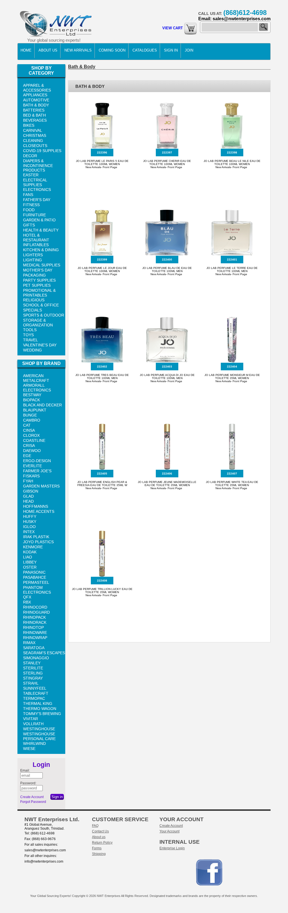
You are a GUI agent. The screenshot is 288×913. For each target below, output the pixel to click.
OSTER (30, 567)
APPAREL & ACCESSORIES (37, 87)
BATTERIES (33, 110)
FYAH (28, 481)
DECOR (30, 155)
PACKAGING (34, 275)
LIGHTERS (33, 255)
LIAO (27, 557)
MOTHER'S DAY (37, 270)
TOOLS (30, 330)
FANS (28, 194)
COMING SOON (112, 50)
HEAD (28, 501)
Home (26, 50)
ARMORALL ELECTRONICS (37, 387)
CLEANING (33, 140)
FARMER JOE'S (37, 471)
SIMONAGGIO (36, 658)
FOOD (29, 210)
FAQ (95, 826)
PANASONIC (34, 572)
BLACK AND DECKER (42, 405)
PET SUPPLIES (37, 285)
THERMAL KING (37, 703)
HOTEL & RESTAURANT (36, 237)
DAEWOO (32, 450)
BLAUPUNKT (34, 410)
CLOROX (31, 435)
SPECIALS (32, 310)
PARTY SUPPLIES (39, 280)
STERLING (33, 673)
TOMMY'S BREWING (42, 713)
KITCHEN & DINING (41, 250)
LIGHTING (32, 260)
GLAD (28, 496)
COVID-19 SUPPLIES (42, 150)
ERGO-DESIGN (37, 460)
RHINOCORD (35, 607)
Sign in (171, 50)
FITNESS (31, 204)
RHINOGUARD (36, 612)
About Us (48, 50)
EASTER (31, 175)
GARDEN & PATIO (39, 220)
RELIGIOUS (33, 300)
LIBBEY (30, 562)
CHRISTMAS (34, 135)
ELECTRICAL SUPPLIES (35, 182)
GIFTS (29, 225)
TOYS (28, 335)
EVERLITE (32, 466)
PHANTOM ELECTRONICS (37, 589)
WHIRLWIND (34, 743)
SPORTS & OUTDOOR (43, 315)
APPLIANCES (35, 95)
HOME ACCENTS (38, 511)
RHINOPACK (34, 617)
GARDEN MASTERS (41, 486)
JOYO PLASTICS (38, 542)
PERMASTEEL (36, 582)
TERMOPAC (34, 698)
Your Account (169, 831)
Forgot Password (33, 802)
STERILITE (33, 668)
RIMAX (29, 642)
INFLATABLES (36, 244)
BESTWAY (32, 395)
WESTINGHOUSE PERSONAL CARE (39, 736)
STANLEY (31, 663)
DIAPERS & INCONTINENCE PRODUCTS (38, 165)
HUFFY (29, 516)
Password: (28, 783)
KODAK (30, 552)
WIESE (29, 748)
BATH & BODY (36, 105)
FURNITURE (34, 215)
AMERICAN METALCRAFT (36, 378)
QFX (27, 597)
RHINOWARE (35, 632)
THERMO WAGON (39, 708)
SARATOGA (33, 647)
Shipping (99, 854)
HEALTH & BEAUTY (40, 230)
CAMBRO (31, 420)
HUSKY (29, 521)
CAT (27, 425)
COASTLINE (34, 440)
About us (98, 837)
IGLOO (29, 526)
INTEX (29, 531)
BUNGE (30, 415)
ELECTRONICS (37, 189)
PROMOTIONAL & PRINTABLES (39, 292)
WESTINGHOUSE (39, 729)
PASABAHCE (34, 577)
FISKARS (31, 476)
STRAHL (31, 683)
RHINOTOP (33, 627)
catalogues (144, 50)
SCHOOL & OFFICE (41, 305)
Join (189, 50)
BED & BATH (34, 115)
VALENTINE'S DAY (40, 345)
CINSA (29, 430)
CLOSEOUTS (35, 145)
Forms (97, 848)
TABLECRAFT (35, 693)
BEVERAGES (35, 120)
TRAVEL (30, 340)
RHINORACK (34, 622)
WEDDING (32, 350)
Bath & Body (81, 66)
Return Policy (102, 843)
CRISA (29, 445)
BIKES (28, 125)
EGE (27, 455)
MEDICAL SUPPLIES (41, 265)
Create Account (32, 797)
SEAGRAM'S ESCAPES (44, 653)
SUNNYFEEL (34, 688)
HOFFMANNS (35, 506)
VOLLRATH (33, 724)
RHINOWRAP (35, 637)
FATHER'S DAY (36, 199)
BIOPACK (31, 400)
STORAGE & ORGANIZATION (38, 322)
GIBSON (30, 491)
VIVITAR (30, 718)
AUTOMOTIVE (36, 100)
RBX (27, 602)
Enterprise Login (172, 848)
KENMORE (33, 547)
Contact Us (100, 831)
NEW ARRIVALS (78, 50)
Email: (25, 770)
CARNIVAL (32, 130)
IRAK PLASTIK (36, 537)
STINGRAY (33, 678)
